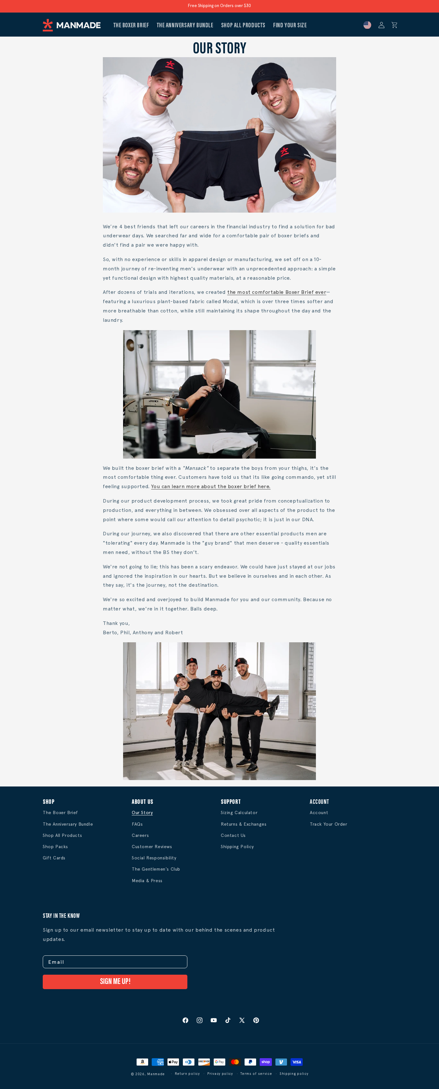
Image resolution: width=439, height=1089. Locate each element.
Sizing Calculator (239, 812)
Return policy (187, 1074)
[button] (395, 25)
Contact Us (233, 835)
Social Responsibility (154, 857)
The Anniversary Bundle (68, 824)
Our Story (142, 812)
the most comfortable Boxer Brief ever (276, 292)
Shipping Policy (237, 846)
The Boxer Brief (60, 812)
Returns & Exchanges (243, 824)
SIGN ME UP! (115, 982)
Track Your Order (328, 824)
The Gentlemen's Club (156, 869)
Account (319, 812)
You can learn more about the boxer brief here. (211, 486)
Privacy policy (220, 1074)
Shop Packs (55, 846)
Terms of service (256, 1074)
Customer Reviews (152, 846)
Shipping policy (294, 1074)
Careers (140, 835)
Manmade (156, 1074)
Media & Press (147, 880)
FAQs (137, 824)
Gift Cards (54, 857)
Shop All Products (62, 835)
